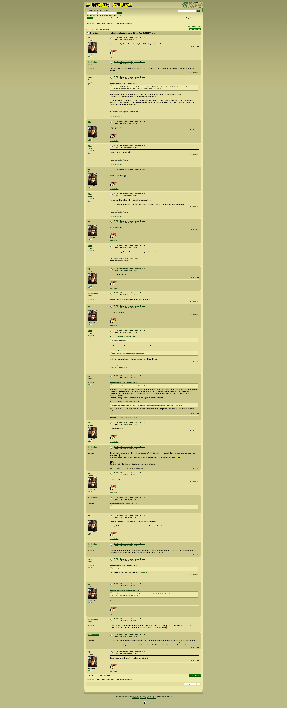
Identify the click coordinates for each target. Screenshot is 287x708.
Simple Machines (151, 698)
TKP (90, 376)
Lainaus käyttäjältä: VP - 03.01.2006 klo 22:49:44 (123, 336)
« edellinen (190, 26)
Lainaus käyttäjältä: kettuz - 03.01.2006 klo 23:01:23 (124, 350)
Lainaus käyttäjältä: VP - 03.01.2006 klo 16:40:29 (123, 382)
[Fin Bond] (89, 385)
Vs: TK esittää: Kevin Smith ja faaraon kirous (129, 37)
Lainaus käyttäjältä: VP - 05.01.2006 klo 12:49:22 (123, 565)
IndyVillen (127, 696)
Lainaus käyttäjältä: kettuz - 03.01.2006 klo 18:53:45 (124, 401)
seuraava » (197, 26)
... (96, 29)
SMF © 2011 (143, 698)
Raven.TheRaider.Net (116, 116)
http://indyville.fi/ (114, 57)
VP (89, 38)
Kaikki (100, 29)
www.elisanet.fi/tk (143, 572)
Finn (90, 77)
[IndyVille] (89, 56)
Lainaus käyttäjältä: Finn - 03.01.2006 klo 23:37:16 (124, 503)
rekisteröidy (104, 10)
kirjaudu (96, 10)
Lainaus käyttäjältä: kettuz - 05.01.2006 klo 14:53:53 (124, 590)
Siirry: (182, 684)
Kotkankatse (93, 62)
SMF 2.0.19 (135, 698)
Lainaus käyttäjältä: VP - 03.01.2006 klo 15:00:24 (123, 83)
